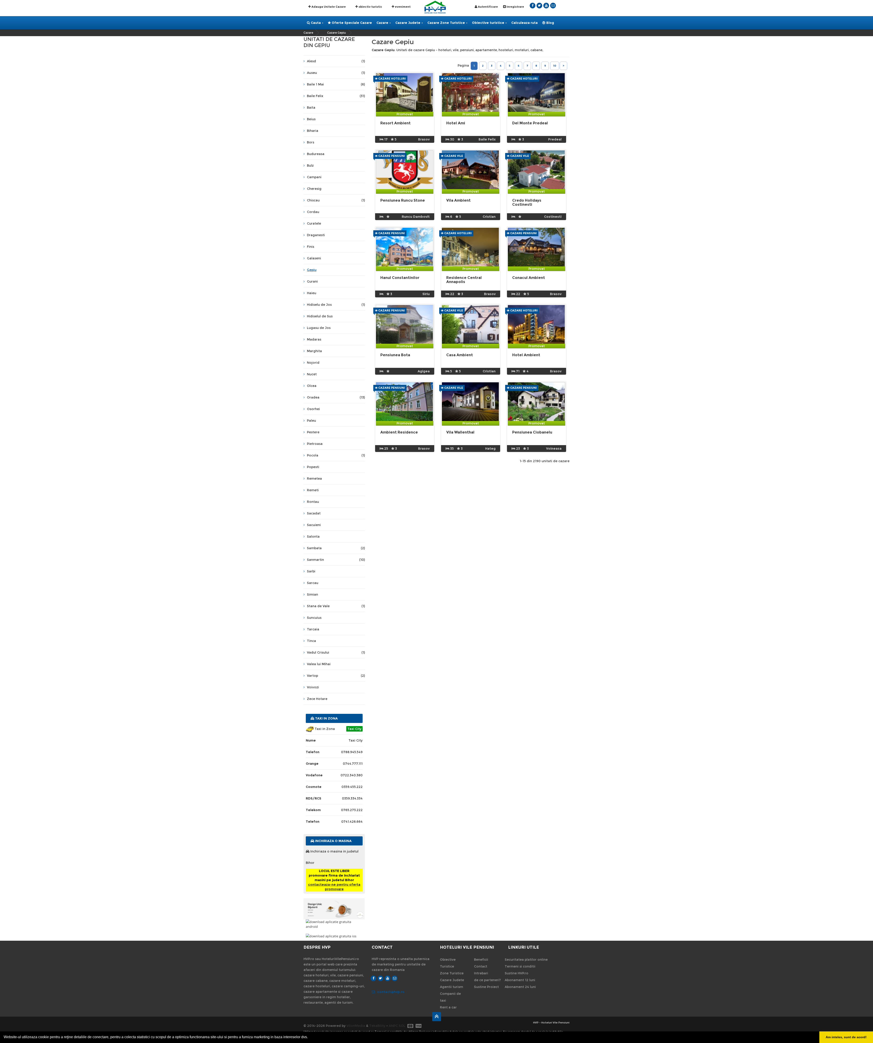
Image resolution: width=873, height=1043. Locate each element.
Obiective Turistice (448, 963)
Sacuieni (314, 525)
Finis (310, 247)
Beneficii (481, 960)
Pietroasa (315, 444)
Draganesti (316, 235)
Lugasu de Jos (319, 328)
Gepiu (311, 270)
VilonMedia (355, 1026)
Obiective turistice (488, 23)
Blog (549, 23)
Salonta (313, 536)
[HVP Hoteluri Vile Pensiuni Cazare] (435, 6)
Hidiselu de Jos (336, 305)
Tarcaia (313, 629)
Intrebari (481, 973)
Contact (480, 966)
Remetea (314, 478)
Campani (314, 177)
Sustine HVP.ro (516, 973)
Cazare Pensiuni (391, 156)
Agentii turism (451, 987)
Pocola (336, 455)
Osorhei (313, 409)
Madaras (314, 339)
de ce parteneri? (487, 980)
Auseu (336, 73)
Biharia (312, 131)
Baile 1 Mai (336, 84)
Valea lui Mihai (319, 664)
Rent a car (448, 1007)
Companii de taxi (450, 997)
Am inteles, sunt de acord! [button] (846, 1037)
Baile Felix (336, 96)
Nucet (312, 374)
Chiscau (336, 200)
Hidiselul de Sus (320, 316)
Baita (311, 107)
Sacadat (314, 513)
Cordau (313, 212)
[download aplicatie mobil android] (334, 924)
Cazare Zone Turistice (446, 23)
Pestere (313, 432)
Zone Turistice (452, 973)
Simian (312, 594)
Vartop (336, 676)
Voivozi (313, 687)
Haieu (311, 293)
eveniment (402, 6)
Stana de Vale (336, 606)
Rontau (313, 502)
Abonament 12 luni (520, 980)
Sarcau (312, 583)
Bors (310, 142)
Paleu (311, 421)
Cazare (382, 23)
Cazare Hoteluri (392, 78)
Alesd (336, 61)
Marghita (314, 351)
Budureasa (315, 154)
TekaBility (377, 1026)
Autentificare (487, 6)
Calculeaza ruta (524, 23)
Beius (311, 119)
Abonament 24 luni (520, 987)
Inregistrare (515, 6)
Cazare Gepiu (336, 32)
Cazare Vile (453, 156)
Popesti (313, 467)
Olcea (311, 386)
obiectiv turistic (370, 6)
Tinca (311, 641)
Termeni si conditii (520, 966)
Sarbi (311, 571)
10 (554, 65)
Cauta (315, 23)
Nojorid (313, 363)
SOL (402, 1026)
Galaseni (314, 258)
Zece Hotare (317, 699)
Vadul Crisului (336, 652)
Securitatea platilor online (526, 960)
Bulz (310, 165)
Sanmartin (336, 560)
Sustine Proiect (486, 987)
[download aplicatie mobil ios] (334, 936)
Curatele (314, 223)
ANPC (393, 1026)
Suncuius (314, 618)
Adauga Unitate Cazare (328, 6)
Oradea (336, 397)
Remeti (313, 490)
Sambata (336, 548)
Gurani (312, 281)
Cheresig (314, 189)
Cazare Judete (407, 23)
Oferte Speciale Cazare (351, 23)
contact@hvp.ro (390, 992)
